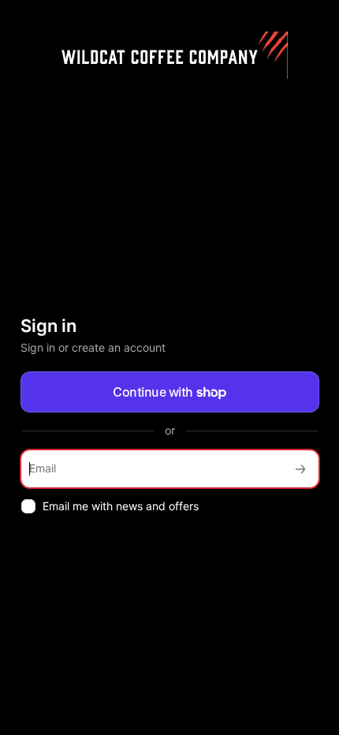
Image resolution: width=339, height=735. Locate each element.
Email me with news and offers (121, 506)
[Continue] (300, 469)
